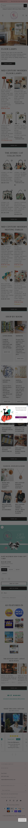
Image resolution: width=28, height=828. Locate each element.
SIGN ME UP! (21, 417)
